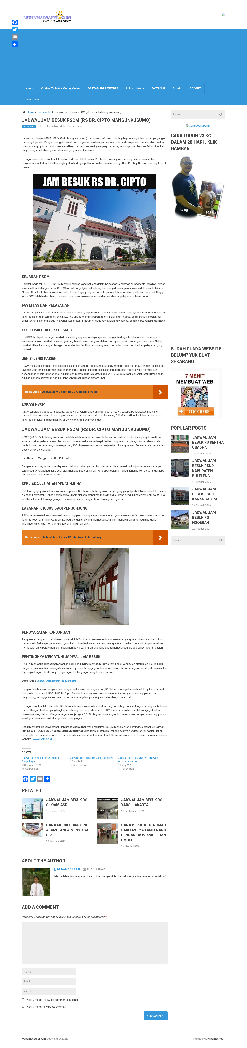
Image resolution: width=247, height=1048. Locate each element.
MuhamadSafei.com (34, 1038)
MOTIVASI (158, 88)
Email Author (96, 869)
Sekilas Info (133, 88)
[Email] (14, 37)
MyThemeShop (214, 1038)
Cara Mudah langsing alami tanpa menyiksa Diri (67, 830)
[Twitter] (14, 29)
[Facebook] (14, 22)
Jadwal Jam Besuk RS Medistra (56, 680)
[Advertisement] (123, 56)
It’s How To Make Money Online (60, 88)
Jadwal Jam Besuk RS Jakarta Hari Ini (91, 757)
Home (29, 88)
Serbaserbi (44, 112)
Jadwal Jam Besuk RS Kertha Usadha (208, 442)
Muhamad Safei (72, 126)
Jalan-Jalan (32, 99)
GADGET (195, 88)
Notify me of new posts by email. (46, 1006)
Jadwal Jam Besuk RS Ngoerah (204, 517)
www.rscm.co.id (42, 739)
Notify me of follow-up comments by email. (53, 999)
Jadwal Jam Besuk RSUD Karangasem (204, 494)
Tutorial (177, 88)
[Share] (14, 44)
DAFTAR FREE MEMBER (103, 88)
